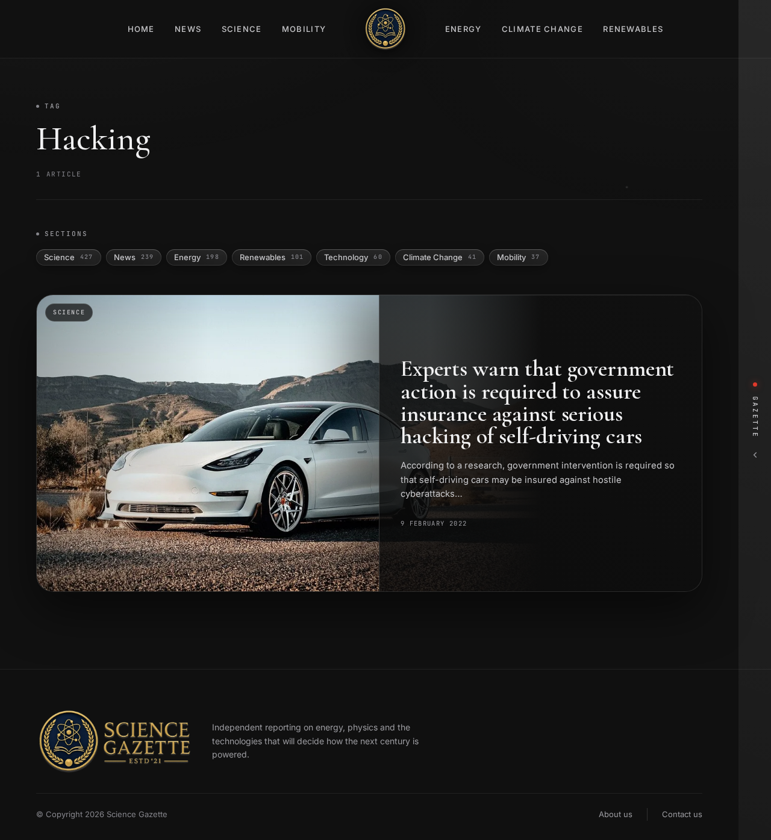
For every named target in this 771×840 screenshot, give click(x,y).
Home (141, 29)
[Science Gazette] (385, 29)
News (188, 29)
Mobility (304, 29)
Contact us (682, 814)
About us (615, 814)
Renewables (633, 29)
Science (242, 29)
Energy (463, 29)
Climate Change (542, 29)
